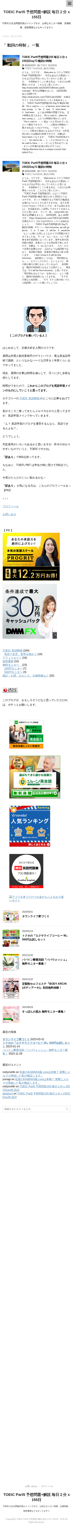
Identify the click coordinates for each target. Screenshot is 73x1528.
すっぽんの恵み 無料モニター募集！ (44, 1011)
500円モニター (13, 672)
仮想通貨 (8, 661)
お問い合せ (9, 514)
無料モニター (12, 664)
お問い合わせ (31, 1486)
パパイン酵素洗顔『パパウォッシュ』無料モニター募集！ (45, 961)
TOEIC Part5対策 (33, 68)
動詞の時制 (49, 68)
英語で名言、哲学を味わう (20, 654)
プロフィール (11, 506)
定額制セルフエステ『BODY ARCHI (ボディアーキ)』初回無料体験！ (44, 985)
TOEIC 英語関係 (49, 65)
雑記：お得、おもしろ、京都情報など (26, 675)
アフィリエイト (12, 657)
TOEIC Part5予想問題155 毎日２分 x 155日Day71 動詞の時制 (44, 164)
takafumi (8, 1093)
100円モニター (13, 668)
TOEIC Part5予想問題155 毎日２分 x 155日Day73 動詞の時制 (44, 59)
